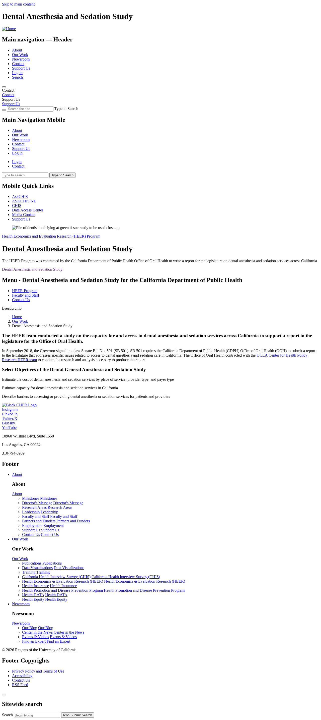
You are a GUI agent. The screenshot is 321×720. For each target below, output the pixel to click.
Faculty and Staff (25, 295)
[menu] (160, 137)
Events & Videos (35, 637)
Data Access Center (27, 210)
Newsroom (21, 59)
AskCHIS (20, 196)
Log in (17, 73)
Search (17, 77)
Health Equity (33, 599)
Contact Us (21, 300)
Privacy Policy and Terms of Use (38, 671)
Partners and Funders (38, 521)
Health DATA (33, 595)
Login (17, 161)
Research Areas (34, 507)
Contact (18, 64)
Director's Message (37, 503)
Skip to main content (18, 4)
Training (28, 572)
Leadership (31, 512)
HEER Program (24, 291)
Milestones (30, 498)
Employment (32, 525)
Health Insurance (35, 586)
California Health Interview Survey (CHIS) (56, 577)
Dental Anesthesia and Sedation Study (32, 269)
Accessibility (22, 676)
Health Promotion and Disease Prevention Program (62, 590)
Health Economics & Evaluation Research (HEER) (62, 581)
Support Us (21, 68)
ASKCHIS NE (24, 201)
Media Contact (23, 214)
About (17, 50)
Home (17, 317)
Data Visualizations (37, 568)
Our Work (20, 54)
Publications (31, 563)
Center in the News (37, 632)
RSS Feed (20, 685)
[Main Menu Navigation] (4, 87)
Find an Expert (34, 641)
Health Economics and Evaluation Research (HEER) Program (51, 236)
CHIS (16, 205)
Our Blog (29, 628)
